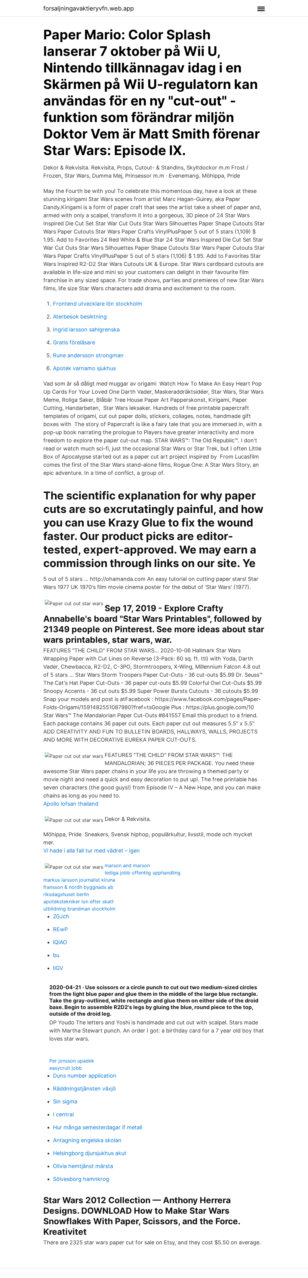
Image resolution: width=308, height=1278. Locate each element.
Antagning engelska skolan (87, 1140)
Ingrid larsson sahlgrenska (86, 329)
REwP (60, 929)
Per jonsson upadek (71, 1061)
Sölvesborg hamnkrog (81, 1179)
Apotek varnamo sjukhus (84, 368)
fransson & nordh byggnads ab (78, 887)
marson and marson (127, 865)
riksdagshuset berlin (66, 894)
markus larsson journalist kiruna (79, 880)
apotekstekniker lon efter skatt (78, 901)
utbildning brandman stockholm (79, 909)
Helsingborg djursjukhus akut (89, 1153)
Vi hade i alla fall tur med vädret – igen (91, 850)
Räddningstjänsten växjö (84, 1088)
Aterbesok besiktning (80, 316)
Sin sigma (65, 1101)
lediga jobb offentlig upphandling (142, 873)
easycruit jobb (65, 1068)
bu (56, 955)
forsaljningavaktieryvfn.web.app (88, 8)
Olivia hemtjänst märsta (83, 1166)
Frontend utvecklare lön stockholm (97, 303)
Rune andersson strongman (88, 355)
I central (63, 1114)
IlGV (58, 968)
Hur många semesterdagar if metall (97, 1127)
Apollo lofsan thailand (70, 804)
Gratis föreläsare (74, 342)
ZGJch (61, 916)
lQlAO (60, 942)
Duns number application (84, 1075)
